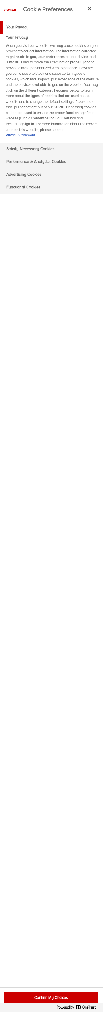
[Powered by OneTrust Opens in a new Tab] (78, 1008)
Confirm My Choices (51, 997)
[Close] (89, 8)
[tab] (51, 27)
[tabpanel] (52, 88)
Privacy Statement (20, 135)
